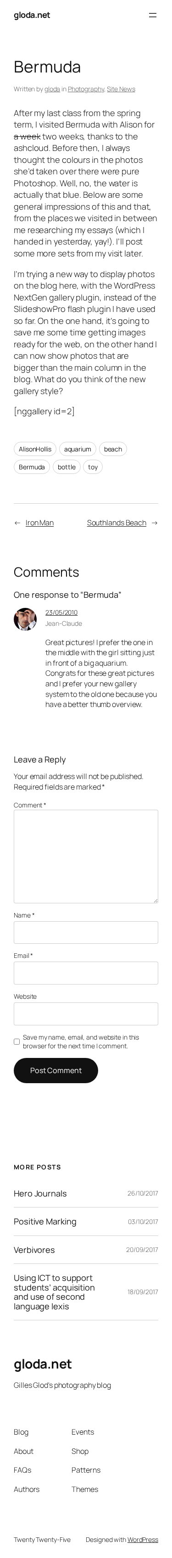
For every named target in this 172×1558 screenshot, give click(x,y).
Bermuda (32, 466)
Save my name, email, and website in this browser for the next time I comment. (81, 1042)
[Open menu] (152, 15)
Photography (86, 88)
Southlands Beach (116, 522)
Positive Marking (45, 1221)
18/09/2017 (143, 1291)
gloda (52, 88)
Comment (30, 805)
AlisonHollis (35, 449)
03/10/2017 (143, 1221)
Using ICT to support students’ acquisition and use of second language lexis (54, 1292)
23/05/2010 (61, 612)
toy (93, 466)
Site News (121, 88)
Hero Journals (40, 1193)
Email (23, 955)
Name (24, 915)
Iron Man (40, 522)
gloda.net (32, 14)
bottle (66, 466)
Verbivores (34, 1249)
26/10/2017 (143, 1193)
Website (25, 996)
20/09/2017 (142, 1249)
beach (113, 449)
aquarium (77, 449)
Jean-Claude (63, 623)
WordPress (143, 1539)
